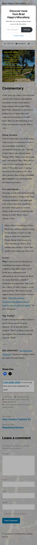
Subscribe (27, 30)
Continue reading (18, 36)
